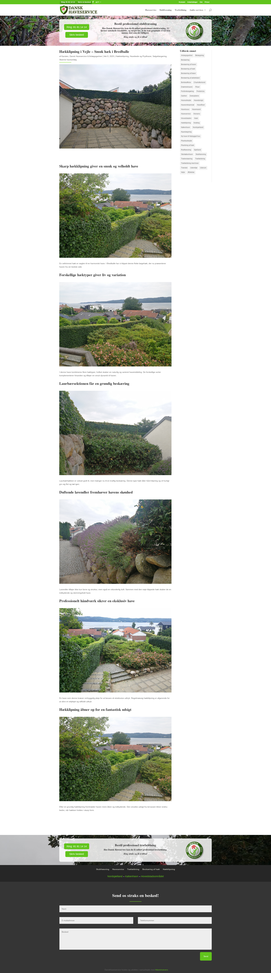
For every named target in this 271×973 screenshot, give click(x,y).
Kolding (197, 123)
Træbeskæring (186, 159)
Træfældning (180, 10)
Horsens (197, 114)
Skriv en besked (84, 2)
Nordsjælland (198, 127)
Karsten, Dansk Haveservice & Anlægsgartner (82, 56)
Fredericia (200, 91)
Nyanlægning (186, 132)
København (185, 127)
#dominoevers (161, 970)
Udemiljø (193, 168)
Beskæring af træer (188, 73)
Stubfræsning (165, 10)
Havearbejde (186, 100)
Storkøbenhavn (187, 154)
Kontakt (182, 2)
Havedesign (198, 100)
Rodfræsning (186, 150)
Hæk (196, 118)
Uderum (203, 168)
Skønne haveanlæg (68, 60)
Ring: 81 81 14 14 (68, 2)
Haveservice (150, 10)
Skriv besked (76, 34)
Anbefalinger (192, 2)
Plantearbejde (186, 141)
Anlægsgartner (187, 55)
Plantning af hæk (187, 145)
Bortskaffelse (186, 82)
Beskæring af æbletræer (190, 78)
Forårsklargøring (187, 91)
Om (201, 2)
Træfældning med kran (190, 163)
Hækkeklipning (122, 56)
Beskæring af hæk (188, 69)
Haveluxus (185, 109)
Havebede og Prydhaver (140, 56)
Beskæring (185, 60)
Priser (207, 2)
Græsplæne (194, 96)
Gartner (184, 96)
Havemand (196, 109)
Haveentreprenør (187, 105)
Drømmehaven (187, 87)
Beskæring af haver (188, 64)
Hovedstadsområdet (152, 876)
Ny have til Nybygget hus (190, 136)
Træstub (184, 168)
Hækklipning (186, 123)
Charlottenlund (199, 82)
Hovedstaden (186, 118)
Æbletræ (191, 172)
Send (206, 956)
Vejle (183, 172)
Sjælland (197, 150)
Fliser (197, 87)
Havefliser (201, 105)
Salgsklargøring (160, 56)
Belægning (199, 55)
